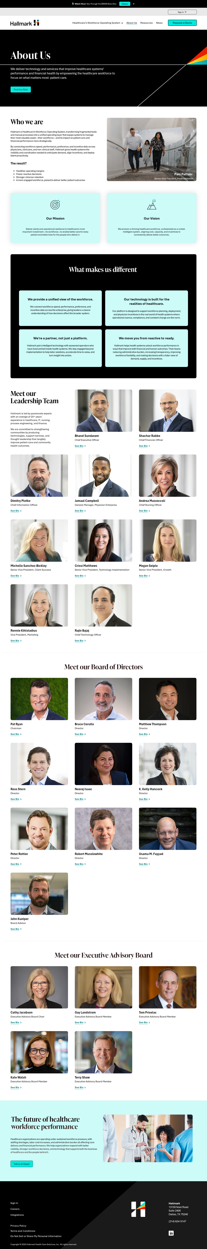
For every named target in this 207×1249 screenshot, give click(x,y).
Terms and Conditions (22, 1231)
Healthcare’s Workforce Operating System (96, 22)
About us (131, 22)
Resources (146, 22)
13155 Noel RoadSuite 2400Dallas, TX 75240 (178, 1210)
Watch (125, 3)
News (159, 22)
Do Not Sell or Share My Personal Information (35, 1236)
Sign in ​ (14, 1203)
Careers (14, 1209)
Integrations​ (17, 1214)
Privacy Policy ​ (18, 1225)
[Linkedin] (172, 1233)
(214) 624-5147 (177, 1221)
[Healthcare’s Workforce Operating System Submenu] (121, 23)
